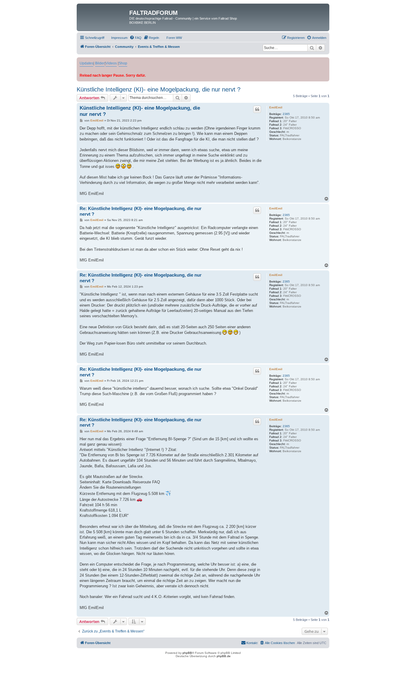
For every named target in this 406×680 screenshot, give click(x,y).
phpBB (187, 652)
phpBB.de (224, 656)
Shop (123, 63)
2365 (286, 114)
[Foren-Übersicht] (103, 14)
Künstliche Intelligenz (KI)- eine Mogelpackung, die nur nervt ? (158, 89)
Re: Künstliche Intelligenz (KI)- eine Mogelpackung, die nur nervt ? (141, 211)
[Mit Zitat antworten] (257, 109)
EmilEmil (275, 107)
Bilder (100, 63)
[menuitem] (117, 37)
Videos (111, 63)
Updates (86, 63)
